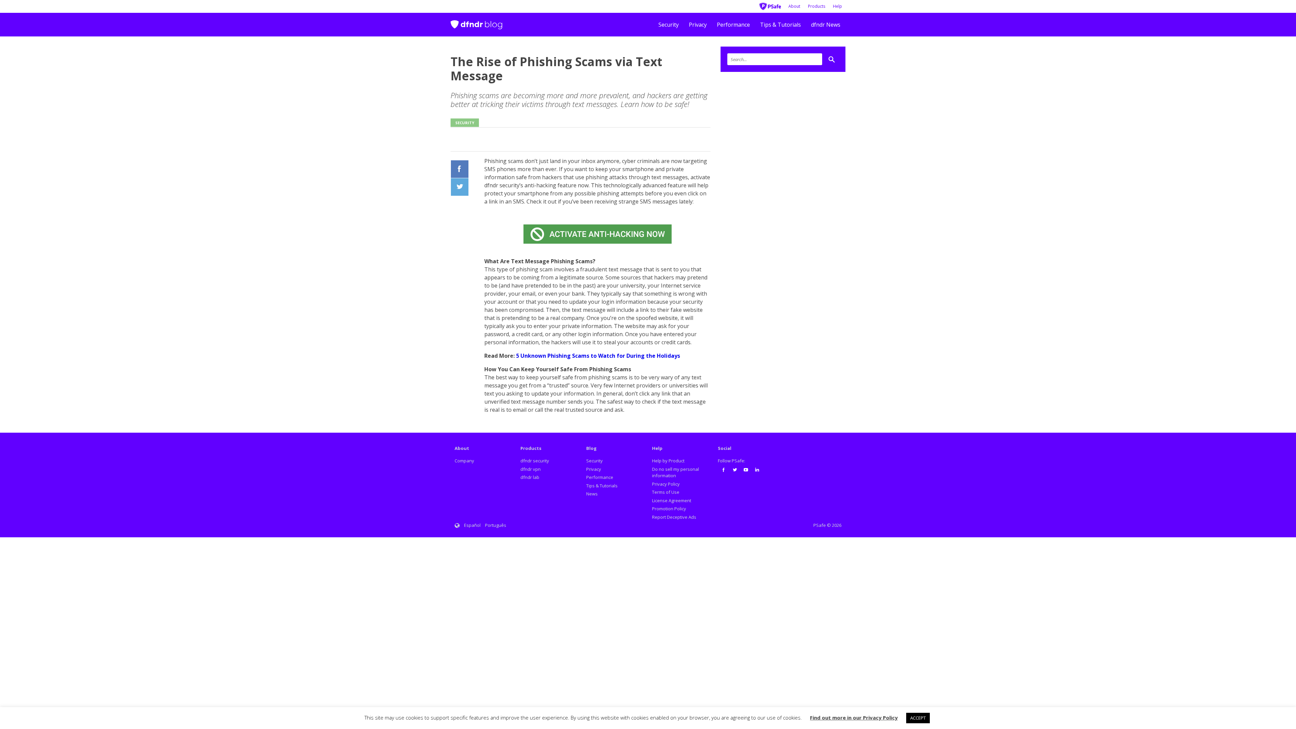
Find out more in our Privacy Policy (854, 717)
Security (668, 24)
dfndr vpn (530, 469)
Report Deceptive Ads (674, 517)
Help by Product (668, 461)
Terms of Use (665, 492)
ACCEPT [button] (918, 718)
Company (464, 461)
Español (472, 525)
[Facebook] (459, 169)
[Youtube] (745, 469)
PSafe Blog (476, 22)
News (592, 494)
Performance (733, 24)
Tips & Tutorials (780, 24)
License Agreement (671, 500)
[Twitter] (734, 469)
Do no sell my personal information (675, 472)
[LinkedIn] (757, 469)
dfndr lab (529, 477)
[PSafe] (770, 5)
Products (816, 6)
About (794, 6)
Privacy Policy (666, 484)
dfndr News (825, 24)
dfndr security (534, 461)
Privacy (698, 24)
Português (495, 525)
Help (837, 6)
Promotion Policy (669, 509)
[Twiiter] (459, 187)
